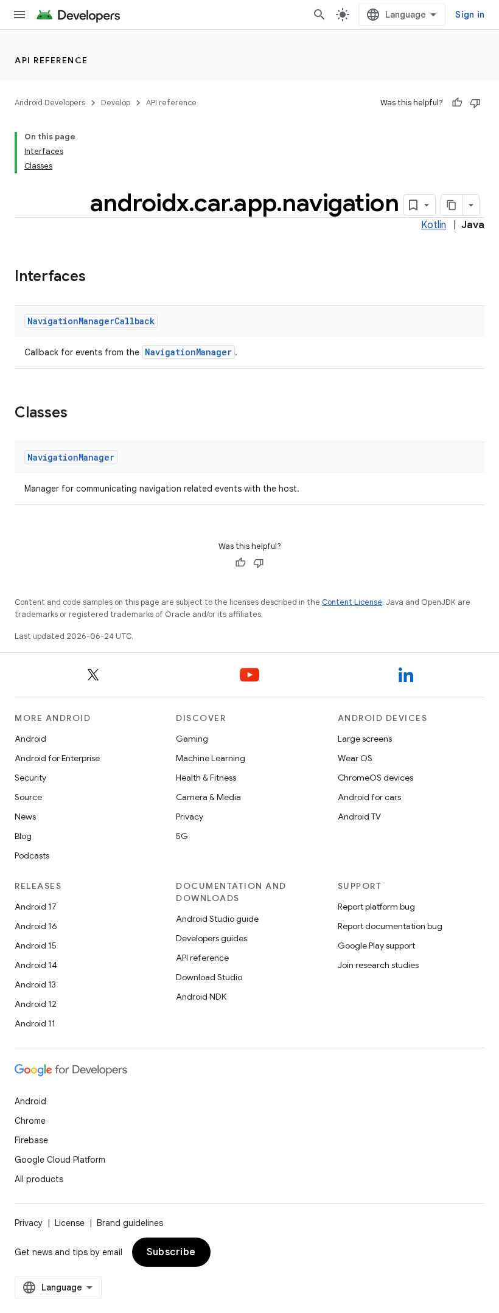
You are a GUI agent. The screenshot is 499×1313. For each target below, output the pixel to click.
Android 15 (36, 945)
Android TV (359, 816)
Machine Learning (210, 758)
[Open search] (319, 14)
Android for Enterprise (57, 758)
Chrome (30, 1120)
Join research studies (378, 965)
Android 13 (35, 984)
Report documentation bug (390, 926)
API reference (51, 60)
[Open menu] (19, 14)
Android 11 (35, 1023)
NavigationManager (188, 352)
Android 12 (36, 1003)
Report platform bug (376, 906)
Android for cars (369, 797)
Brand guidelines (130, 1223)
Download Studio (209, 977)
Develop (115, 102)
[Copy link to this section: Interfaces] (98, 277)
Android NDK (201, 996)
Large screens (365, 738)
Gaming (192, 738)
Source (28, 797)
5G (182, 836)
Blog (23, 836)
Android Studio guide (217, 918)
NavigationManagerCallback (91, 321)
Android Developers (50, 102)
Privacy (189, 816)
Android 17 (36, 906)
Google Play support (376, 945)
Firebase (31, 1140)
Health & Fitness (206, 777)
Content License (352, 602)
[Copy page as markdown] (452, 205)
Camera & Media (208, 797)
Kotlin (433, 225)
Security (30, 777)
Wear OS (355, 758)
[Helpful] (457, 103)
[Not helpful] (475, 103)
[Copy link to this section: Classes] (80, 413)
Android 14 (36, 965)
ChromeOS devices (375, 777)
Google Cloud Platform (60, 1159)
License (70, 1223)
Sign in (469, 14)
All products (39, 1179)
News (25, 816)
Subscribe (171, 1252)
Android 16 (36, 926)
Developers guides (211, 938)
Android (30, 738)
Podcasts (32, 855)
